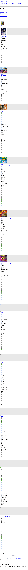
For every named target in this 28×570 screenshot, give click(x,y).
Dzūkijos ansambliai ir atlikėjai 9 (5, 468)
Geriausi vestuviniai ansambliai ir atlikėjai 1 (6, 516)
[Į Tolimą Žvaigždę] (3, 34)
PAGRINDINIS (2, 1)
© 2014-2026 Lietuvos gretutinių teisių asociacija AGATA (14, 556)
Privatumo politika (14, 555)
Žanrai (8, 3)
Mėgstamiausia (6, 3)
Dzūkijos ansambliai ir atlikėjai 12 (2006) (6, 165)
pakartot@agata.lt (16, 558)
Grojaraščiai (17, 3)
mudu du (2, 35)
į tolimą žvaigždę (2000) (4, 36)
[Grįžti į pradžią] (0, 0)
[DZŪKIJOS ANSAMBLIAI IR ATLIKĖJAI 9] (4, 466)
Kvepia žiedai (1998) (3, 75)
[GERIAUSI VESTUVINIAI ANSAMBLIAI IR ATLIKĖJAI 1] (4, 514)
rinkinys (2, 111)
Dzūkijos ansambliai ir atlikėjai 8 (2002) (6, 218)
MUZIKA (5, 1)
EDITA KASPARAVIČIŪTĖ (3, 12)
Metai (3, 3)
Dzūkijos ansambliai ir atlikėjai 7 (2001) (6, 263)
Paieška (20, 3)
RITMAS (1, 25)
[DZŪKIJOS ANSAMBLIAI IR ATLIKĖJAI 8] (3, 216)
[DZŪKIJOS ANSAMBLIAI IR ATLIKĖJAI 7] (3, 261)
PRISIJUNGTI (2, 2)
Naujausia (1, 3)
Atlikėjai (10, 3)
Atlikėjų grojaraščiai (13, 3)
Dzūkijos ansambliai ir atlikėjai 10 (5, 313)
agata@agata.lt (19, 558)
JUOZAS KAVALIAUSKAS (3, 16)
